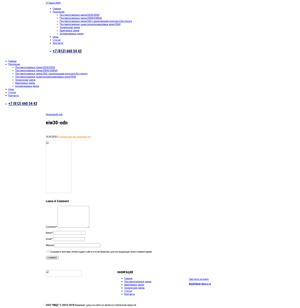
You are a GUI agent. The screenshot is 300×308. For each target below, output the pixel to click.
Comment (51, 226)
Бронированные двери (72, 33)
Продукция (58, 11)
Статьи (56, 40)
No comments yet (82, 136)
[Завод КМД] (53, 3)
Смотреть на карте (199, 279)
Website (50, 245)
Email (49, 239)
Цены (56, 36)
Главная (57, 8)
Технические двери (70, 27)
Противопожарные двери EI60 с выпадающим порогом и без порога (96, 21)
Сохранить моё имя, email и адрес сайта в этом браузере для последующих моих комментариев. (101, 251)
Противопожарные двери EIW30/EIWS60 (81, 18)
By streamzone (64, 136)
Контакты (58, 43)
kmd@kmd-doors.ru (200, 283)
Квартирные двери (69, 30)
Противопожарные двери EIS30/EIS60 (79, 15)
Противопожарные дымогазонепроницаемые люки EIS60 (90, 24)
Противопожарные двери (137, 281)
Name (49, 232)
